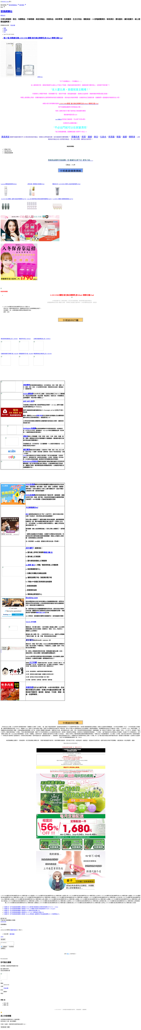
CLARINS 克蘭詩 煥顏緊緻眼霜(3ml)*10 (62, 199)
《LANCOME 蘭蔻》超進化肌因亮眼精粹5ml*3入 (13, 199)
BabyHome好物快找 (30, 461)
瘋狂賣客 (26, 450)
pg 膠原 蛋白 (30, 565)
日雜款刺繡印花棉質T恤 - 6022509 (9, 353)
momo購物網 (28, 394)
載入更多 (3, 939)
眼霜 (119, 137)
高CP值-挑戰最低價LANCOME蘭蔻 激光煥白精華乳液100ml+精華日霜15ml (33, 38)
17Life (24, 455)
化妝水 (103, 137)
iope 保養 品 (58, 119)
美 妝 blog (40, 77)
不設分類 (12, 25)
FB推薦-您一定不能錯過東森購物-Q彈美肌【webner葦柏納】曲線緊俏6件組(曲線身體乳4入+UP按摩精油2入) (31, 914)
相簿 (5, 28)
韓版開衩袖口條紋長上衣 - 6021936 (43, 353)
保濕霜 (111, 137)
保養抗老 (75, 137)
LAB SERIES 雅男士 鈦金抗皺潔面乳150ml (69, 184)
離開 (8, 1027)
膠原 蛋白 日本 (40, 612)
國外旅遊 (12, 934)
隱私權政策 (78, 1009)
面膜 (125, 137)
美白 (96, 137)
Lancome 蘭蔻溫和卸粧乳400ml (9, 184)
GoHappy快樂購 (29, 428)
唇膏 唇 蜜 (39, 415)
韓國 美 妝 (55, 184)
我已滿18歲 (3, 1027)
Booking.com (32, 598)
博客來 (25, 436)
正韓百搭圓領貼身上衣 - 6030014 (42, 338)
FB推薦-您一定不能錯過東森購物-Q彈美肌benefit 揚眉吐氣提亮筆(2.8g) (22, 910)
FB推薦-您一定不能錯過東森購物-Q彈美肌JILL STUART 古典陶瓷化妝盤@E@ (24, 912)
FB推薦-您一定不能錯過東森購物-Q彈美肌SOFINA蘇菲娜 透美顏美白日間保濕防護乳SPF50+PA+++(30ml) (31, 907)
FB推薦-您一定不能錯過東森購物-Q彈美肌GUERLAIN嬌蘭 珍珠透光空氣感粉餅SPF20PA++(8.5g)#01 (29, 908)
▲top (2, 936)
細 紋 (27, 514)
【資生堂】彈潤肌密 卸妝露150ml (35, 184)
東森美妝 (5, 137)
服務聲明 (84, 1009)
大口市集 (33, 662)
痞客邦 (12, 930)
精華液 (132, 137)
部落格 (5, 30)
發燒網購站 (6, 11)
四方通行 (29, 548)
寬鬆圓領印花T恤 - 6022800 (26, 353)
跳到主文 (3, 15)
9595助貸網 (30, 484)
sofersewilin (3, 921)
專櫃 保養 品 (48, 552)
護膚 (90, 137)
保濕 (84, 137)
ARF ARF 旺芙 (28, 401)
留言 (15, 930)
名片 (5, 31)
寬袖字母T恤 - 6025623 (25, 338)
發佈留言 (3, 948)
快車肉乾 (29, 687)
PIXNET (59, 1009)
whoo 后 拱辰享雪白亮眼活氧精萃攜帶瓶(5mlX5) (39, 199)
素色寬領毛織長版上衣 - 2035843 (9, 338)
